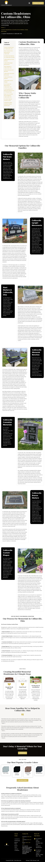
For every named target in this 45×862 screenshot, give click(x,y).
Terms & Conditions (16, 849)
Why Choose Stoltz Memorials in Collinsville (8, 52)
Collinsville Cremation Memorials (9, 74)
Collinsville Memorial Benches (8, 70)
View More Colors (22, 780)
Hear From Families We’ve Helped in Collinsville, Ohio (8, 95)
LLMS (38, 860)
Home (2, 27)
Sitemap (27, 860)
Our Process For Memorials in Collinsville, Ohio (7, 85)
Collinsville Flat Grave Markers (9, 60)
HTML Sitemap (33, 860)
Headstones (17, 840)
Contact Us (17, 839)
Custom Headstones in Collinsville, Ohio (9, 48)
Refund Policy (16, 843)
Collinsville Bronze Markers (8, 77)
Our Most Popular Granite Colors (8, 99)
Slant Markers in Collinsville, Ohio (7, 67)
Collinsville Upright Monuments (8, 63)
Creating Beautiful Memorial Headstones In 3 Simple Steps (9, 90)
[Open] (29, 3)
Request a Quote (38, 3)
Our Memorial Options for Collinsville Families (9, 56)
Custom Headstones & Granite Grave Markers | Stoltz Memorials (14, 30)
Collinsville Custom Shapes (8, 81)
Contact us (22, 753)
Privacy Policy (16, 846)
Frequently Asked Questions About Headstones (8, 104)
